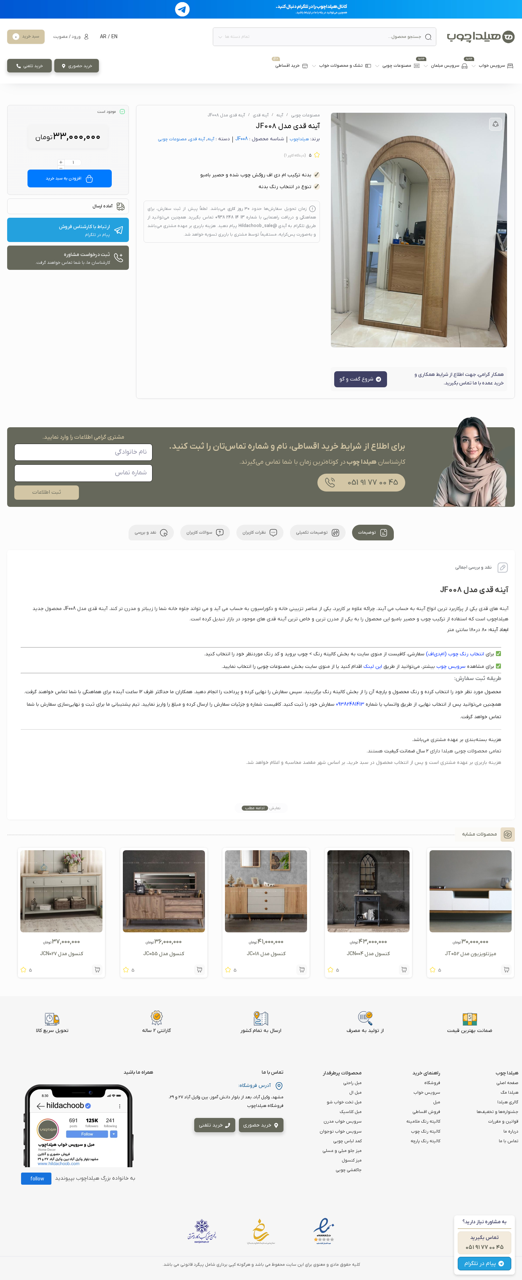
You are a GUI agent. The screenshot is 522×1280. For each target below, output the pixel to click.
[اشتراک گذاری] (495, 124)
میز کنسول (352, 1160)
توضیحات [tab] (367, 532)
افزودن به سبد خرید (63, 178)
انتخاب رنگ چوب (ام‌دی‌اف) (455, 654)
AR (103, 37)
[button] (404, 969)
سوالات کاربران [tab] (199, 532)
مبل (436, 1102)
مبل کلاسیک (351, 1112)
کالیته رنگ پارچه (425, 1141)
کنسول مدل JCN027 (61, 954)
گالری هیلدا (507, 1102)
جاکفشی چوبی (349, 1170)
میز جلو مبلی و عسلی (342, 1151)
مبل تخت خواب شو (344, 1102)
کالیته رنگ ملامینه (423, 1121)
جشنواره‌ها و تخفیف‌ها (497, 1112)
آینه (279, 115)
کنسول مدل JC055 (163, 954)
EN (114, 37)
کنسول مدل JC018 (266, 954)
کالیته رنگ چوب (425, 1131)
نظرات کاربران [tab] (254, 532)
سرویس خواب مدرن (342, 1121)
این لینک (372, 666)
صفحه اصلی (507, 1083)
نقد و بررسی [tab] (146, 532)
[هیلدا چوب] (481, 37)
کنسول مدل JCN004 (368, 954)
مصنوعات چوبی (305, 115)
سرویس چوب (451, 666)
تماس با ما (508, 1141)
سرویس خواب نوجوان (341, 1131)
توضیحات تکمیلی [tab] (312, 532)
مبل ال (355, 1092)
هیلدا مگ (509, 1092)
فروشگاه (432, 1083)
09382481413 (350, 704)
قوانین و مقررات (503, 1121)
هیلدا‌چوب (299, 139)
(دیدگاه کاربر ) (295, 155)
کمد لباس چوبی (347, 1141)
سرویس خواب (426, 1092)
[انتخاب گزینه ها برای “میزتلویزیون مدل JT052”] (506, 969)
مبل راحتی (352, 1083)
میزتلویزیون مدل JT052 (470, 954)
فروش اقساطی (426, 1112)
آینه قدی (260, 115)
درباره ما (510, 1131)
